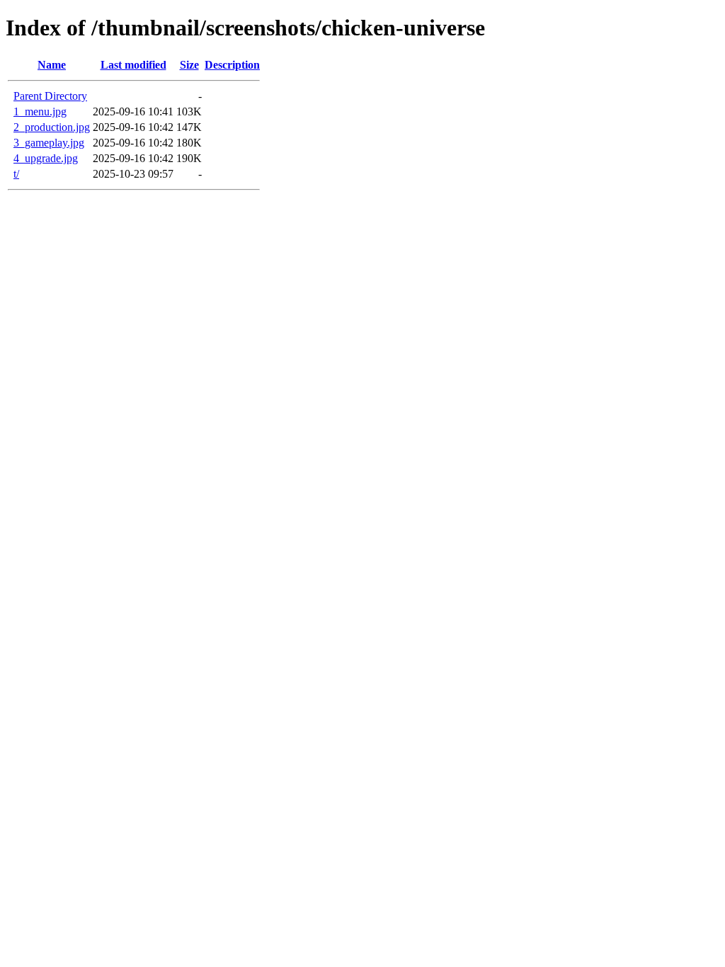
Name (52, 65)
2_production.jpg (51, 127)
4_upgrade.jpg (45, 158)
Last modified (133, 65)
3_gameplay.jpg (48, 143)
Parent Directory (50, 96)
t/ (16, 174)
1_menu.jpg (40, 111)
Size (189, 65)
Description (232, 65)
